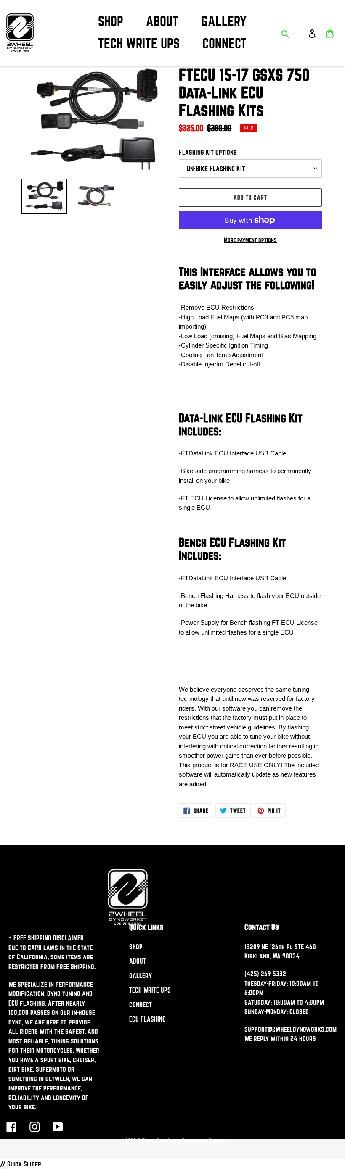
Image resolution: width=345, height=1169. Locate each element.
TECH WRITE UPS (150, 990)
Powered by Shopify (203, 1140)
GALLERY (140, 975)
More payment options (250, 240)
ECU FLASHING (147, 1019)
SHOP (136, 946)
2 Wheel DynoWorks (159, 1140)
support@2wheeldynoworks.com (290, 1029)
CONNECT (140, 1004)
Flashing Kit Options (208, 152)
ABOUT (137, 961)
